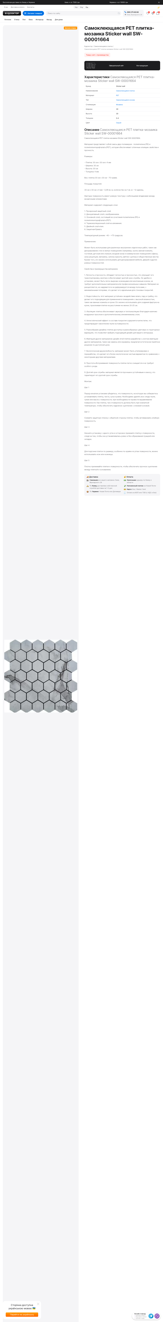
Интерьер (39, 20)
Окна (31, 20)
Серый (118, 123)
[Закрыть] (159, 2)
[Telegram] (150, 1316)
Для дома (59, 20)
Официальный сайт (116, 66)
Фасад (49, 20)
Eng (81, 7)
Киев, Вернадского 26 (134, 14)
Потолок (7, 20)
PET (117, 95)
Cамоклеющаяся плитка (125, 91)
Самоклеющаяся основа (125, 100)
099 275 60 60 (133, 12)
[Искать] (119, 13)
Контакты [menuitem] (30, 7)
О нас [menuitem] (6, 7)
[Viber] (157, 1316)
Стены (16, 20)
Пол (24, 20)
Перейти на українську (22, 1314)
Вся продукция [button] (142, 66)
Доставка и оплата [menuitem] (17, 7)
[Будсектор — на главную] (12, 13)
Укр (76, 7)
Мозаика (119, 105)
